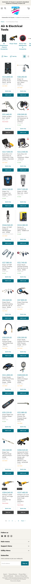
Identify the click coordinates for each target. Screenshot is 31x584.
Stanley (19, 232)
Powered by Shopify (15, 581)
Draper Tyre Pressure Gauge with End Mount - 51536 (7, 454)
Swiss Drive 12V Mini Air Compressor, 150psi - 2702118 (23, 156)
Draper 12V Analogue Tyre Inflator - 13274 (6, 193)
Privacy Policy (22, 574)
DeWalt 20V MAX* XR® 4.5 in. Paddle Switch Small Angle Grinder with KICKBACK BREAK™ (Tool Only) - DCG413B (23, 457)
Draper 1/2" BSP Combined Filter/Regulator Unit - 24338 (7, 229)
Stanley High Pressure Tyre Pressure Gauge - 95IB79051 (22, 417)
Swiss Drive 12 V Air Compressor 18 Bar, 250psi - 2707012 (22, 119)
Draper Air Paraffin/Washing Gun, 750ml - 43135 (22, 81)
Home (2, 22)
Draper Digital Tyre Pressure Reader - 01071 (7, 416)
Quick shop (8, 91)
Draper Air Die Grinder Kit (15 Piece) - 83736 (6, 80)
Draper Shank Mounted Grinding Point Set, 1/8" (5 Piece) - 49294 (7, 304)
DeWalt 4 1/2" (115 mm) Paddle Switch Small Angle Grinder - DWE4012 (23, 498)
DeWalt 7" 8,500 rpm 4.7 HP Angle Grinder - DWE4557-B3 (7, 497)
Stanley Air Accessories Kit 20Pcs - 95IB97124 (23, 228)
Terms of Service (13, 574)
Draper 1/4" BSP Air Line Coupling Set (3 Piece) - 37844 (7, 267)
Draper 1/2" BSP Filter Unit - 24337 (22, 192)
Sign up (24, 563)
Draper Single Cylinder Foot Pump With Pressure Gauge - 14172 (23, 342)
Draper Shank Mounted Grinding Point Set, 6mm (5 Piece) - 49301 (22, 267)
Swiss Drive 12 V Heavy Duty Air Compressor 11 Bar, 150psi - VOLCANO (8, 156)
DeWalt (19, 464)
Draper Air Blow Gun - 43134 (7, 117)
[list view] (28, 56)
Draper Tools (5, 84)
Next (22, 521)
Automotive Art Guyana (7, 234)
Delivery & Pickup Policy (21, 576)
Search (5, 574)
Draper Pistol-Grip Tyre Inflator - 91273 (22, 303)
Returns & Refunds (8, 576)
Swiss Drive (20, 123)
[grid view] (24, 56)
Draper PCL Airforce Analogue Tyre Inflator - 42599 (22, 379)
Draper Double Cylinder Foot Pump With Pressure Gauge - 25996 (8, 379)
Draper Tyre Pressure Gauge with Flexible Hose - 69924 (7, 342)
